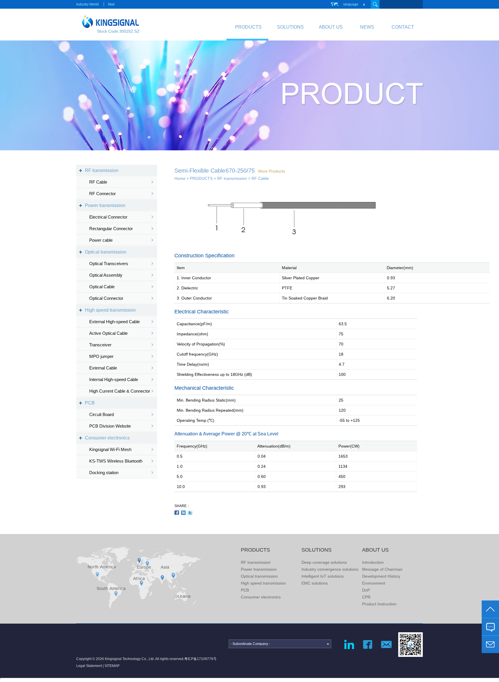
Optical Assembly (105, 275)
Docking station (103, 472)
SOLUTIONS (290, 27)
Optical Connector (106, 298)
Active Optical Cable (108, 333)
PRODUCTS (248, 27)
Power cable (101, 240)
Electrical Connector (108, 217)
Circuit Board (101, 414)
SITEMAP (112, 666)
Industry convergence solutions (329, 569)
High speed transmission (110, 310)
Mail (111, 4)
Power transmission (105, 205)
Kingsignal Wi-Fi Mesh (110, 449)
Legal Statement (89, 666)
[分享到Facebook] (176, 512)
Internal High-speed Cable (113, 379)
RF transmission (101, 170)
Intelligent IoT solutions (322, 576)
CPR (366, 597)
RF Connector (102, 193)
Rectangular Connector (111, 228)
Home (179, 178)
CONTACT (403, 27)
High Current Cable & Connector (119, 391)
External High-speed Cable (114, 321)
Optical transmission (105, 251)
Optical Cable (102, 286)
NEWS (367, 27)
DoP (366, 590)
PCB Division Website (110, 426)
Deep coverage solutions (324, 562)
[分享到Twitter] (190, 512)
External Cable (103, 367)
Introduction (373, 562)
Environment (373, 583)
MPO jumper (101, 356)
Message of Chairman (382, 569)
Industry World (87, 4)
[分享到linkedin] (183, 512)
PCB (90, 402)
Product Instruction (379, 604)
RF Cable (98, 182)
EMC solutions (314, 583)
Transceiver (100, 344)
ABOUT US (331, 27)
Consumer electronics (107, 437)
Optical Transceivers (108, 263)
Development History (381, 576)
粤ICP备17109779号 (200, 659)
